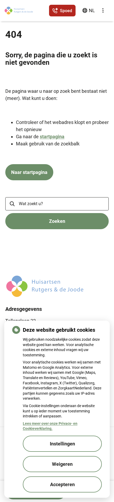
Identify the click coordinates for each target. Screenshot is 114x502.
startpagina (52, 136)
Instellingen (62, 443)
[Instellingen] (103, 10)
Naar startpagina (29, 172)
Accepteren (62, 484)
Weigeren (62, 464)
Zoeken (57, 221)
